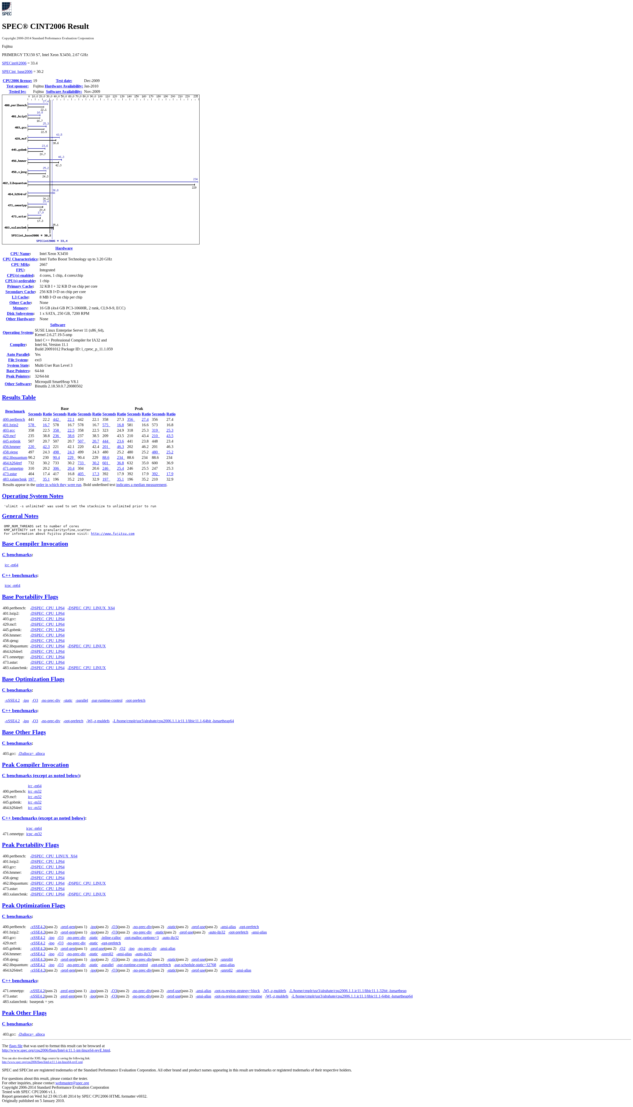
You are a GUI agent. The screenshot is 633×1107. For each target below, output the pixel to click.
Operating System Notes (32, 496)
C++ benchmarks (19, 575)
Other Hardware (20, 319)
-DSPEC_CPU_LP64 (47, 608)
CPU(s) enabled (20, 275)
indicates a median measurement (141, 485)
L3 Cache (20, 297)
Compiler (18, 344)
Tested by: (17, 91)
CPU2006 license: (17, 81)
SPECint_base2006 (17, 71)
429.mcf (9, 436)
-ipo (26, 700)
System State (17, 365)
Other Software (18, 384)
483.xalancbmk (15, 479)
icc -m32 (35, 791)
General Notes (20, 516)
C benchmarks (17, 554)
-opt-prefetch (135, 700)
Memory (20, 308)
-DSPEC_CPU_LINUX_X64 (91, 608)
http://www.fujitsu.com (113, 533)
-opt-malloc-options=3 (141, 938)
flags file (16, 1046)
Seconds (35, 414)
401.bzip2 (10, 425)
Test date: (64, 81)
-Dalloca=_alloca (31, 753)
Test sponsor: (17, 86)
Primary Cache (20, 286)
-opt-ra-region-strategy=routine (238, 996)
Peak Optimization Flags (33, 905)
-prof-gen (67, 927)
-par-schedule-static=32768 (195, 965)
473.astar (10, 474)
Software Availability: (64, 91)
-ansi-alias (228, 927)
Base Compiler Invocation (35, 543)
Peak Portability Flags (30, 845)
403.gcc (9, 430)
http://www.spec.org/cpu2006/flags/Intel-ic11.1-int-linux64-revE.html (56, 1050)
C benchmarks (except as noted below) (41, 775)
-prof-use (198, 927)
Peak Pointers (17, 376)
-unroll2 (107, 954)
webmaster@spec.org (72, 1083)
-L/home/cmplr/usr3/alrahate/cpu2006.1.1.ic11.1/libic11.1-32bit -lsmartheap (348, 991)
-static (67, 700)
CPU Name (20, 254)
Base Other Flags (24, 732)
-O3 (35, 700)
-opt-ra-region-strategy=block (237, 991)
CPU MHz (20, 264)
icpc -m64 (12, 585)
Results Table (19, 397)
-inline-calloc (111, 938)
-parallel (81, 700)
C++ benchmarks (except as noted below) (43, 818)
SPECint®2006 (14, 63)
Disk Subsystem (20, 313)
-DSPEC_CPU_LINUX (87, 646)
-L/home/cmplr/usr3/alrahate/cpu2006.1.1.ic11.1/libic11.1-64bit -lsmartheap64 (173, 721)
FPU (20, 270)
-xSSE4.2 (12, 700)
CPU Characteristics (20, 259)
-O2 (122, 948)
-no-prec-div (50, 700)
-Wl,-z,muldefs (98, 721)
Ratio (47, 414)
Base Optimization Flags (33, 679)
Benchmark (15, 411)
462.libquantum (15, 457)
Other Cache (20, 302)
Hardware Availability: (64, 86)
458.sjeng (10, 452)
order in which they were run (58, 485)
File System (17, 360)
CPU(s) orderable (20, 281)
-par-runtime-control (106, 700)
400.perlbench (14, 419)
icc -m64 (11, 565)
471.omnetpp (13, 468)
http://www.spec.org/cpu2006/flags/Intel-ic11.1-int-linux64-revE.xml (42, 1062)
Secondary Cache (20, 292)
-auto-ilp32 (216, 932)
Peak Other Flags (24, 1013)
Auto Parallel (18, 354)
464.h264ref (12, 463)
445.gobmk (12, 441)
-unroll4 (226, 959)
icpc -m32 (34, 834)
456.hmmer (12, 447)
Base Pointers (17, 371)
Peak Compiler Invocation (35, 765)
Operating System (18, 332)
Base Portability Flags (30, 597)
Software (57, 325)
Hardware (64, 248)
